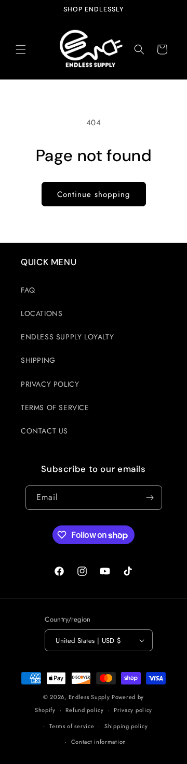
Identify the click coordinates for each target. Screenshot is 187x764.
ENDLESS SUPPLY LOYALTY (67, 337)
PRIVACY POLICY (50, 384)
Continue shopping (93, 194)
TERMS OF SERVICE (55, 407)
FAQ (28, 290)
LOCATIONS (41, 313)
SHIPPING (38, 360)
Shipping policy (126, 726)
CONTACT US (44, 431)
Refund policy (84, 710)
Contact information (98, 741)
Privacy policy (133, 710)
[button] (20, 49)
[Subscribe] (150, 497)
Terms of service (71, 726)
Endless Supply (89, 697)
